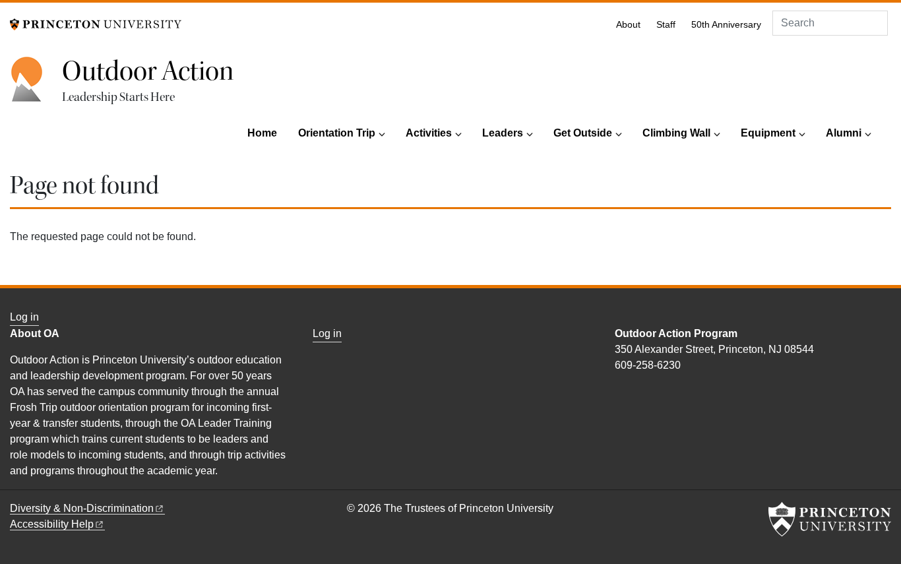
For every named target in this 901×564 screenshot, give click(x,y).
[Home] (36, 86)
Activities (429, 133)
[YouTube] (636, 393)
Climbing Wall (676, 133)
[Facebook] (621, 393)
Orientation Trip (336, 133)
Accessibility (52, 524)
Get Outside (582, 133)
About (628, 25)
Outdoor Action (147, 71)
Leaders (502, 133)
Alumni (843, 133)
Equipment (768, 133)
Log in (24, 317)
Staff (665, 25)
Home (262, 133)
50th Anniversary (726, 25)
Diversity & (82, 508)
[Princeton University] (95, 23)
